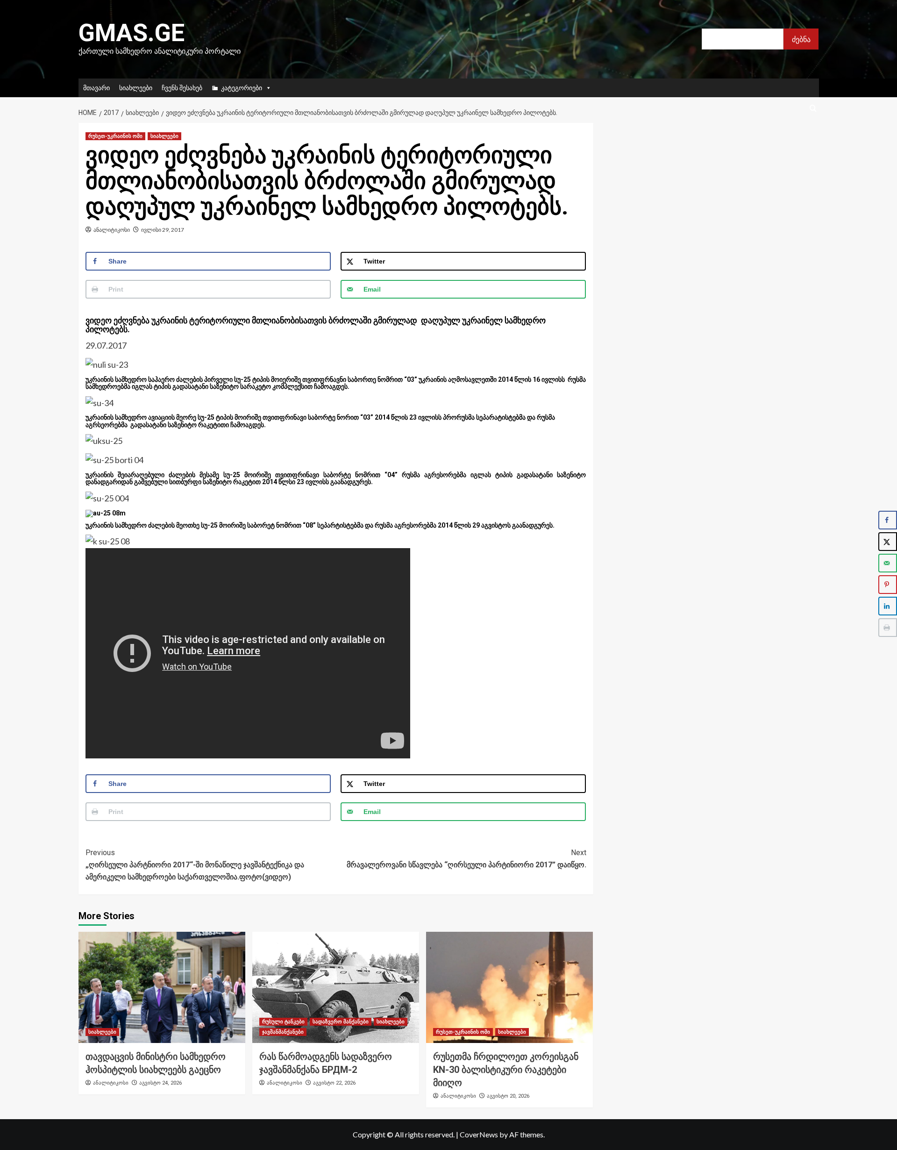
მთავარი (96, 88)
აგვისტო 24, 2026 (160, 1083)
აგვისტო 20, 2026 (508, 1096)
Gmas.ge (131, 33)
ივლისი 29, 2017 (162, 229)
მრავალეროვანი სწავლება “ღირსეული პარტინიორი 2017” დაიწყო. (466, 858)
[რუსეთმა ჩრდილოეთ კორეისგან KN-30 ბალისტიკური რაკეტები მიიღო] (509, 987)
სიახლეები (135, 88)
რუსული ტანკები (283, 1022)
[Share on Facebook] (887, 520)
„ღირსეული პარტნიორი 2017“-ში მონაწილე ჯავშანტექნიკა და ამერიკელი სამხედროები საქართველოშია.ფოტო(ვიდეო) (194, 864)
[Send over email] (887, 563)
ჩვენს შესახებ (182, 88)
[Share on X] (887, 541)
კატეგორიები (241, 88)
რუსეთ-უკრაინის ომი (115, 136)
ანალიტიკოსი (111, 229)
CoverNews (479, 1134)
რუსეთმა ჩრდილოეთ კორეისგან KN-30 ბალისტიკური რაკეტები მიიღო (505, 1069)
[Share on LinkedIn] (887, 606)
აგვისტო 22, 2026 (334, 1083)
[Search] (813, 108)
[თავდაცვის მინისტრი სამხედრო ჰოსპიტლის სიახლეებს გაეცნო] (161, 987)
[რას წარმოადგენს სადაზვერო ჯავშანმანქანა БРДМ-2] (335, 987)
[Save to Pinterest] (887, 584)
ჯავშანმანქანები (283, 1032)
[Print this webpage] (887, 627)
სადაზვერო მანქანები (341, 1022)
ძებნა (801, 39)
